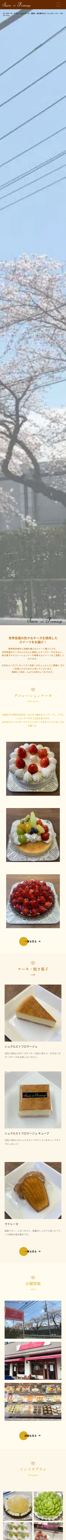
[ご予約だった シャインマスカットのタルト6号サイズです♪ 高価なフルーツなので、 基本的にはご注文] (48, 1506)
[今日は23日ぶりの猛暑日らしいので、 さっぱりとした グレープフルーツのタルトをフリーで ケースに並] (17, 1506)
